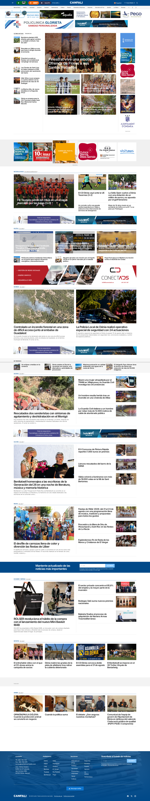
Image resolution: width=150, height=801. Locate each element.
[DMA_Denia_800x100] (39, 14)
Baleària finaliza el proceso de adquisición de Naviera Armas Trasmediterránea (92, 616)
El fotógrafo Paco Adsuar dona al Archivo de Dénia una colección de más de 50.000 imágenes (125, 367)
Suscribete (110, 565)
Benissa (46, 769)
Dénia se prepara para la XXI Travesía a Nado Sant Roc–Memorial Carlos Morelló (30, 101)
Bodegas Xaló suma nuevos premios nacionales (95, 602)
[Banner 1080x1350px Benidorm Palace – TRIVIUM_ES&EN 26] (127, 104)
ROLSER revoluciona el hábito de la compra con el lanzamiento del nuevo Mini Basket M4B (40, 622)
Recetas (123, 7)
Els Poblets (56, 772)
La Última (116, 7)
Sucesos (39, 7)
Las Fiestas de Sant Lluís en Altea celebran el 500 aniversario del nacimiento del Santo (31, 70)
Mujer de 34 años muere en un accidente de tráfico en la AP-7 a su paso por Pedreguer (121, 207)
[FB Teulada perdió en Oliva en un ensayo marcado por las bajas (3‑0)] (44, 191)
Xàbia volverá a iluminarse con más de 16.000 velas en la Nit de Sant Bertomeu (95, 479)
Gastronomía (54, 7)
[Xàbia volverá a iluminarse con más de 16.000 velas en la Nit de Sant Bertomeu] (126, 479)
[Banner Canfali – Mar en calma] (127, 86)
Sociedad (32, 7)
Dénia (46, 761)
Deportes (90, 7)
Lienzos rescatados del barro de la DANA (94, 465)
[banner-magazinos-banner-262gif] (65, 151)
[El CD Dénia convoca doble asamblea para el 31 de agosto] (90, 652)
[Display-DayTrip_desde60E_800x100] (44, 220)
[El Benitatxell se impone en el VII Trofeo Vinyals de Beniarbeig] (121, 652)
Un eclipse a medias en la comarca (30, 365)
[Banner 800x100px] (39, 24)
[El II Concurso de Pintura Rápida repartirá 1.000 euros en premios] (126, 450)
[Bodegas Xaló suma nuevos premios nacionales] (126, 602)
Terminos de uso (58, 796)
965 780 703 (22, 760)
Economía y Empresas (79, 7)
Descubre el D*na (99, 7)
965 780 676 (23, 762)
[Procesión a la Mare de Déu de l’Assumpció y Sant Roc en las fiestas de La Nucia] (126, 526)
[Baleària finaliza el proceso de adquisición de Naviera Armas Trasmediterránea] (126, 616)
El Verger (56, 769)
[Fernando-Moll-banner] (127, 151)
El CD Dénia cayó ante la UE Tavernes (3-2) (91, 194)
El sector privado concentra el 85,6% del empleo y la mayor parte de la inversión (95, 587)
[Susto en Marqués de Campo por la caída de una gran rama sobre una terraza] (98, 105)
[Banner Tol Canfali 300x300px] (42, 151)
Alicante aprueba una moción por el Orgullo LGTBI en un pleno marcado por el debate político (79, 259)
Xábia (46, 763)
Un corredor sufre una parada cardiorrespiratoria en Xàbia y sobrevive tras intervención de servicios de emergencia (89, 207)
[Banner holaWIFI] (101, 23)
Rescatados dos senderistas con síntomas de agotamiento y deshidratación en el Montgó (42, 415)
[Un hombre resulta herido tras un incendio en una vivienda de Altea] (126, 396)
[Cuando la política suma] (59, 703)
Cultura (62, 7)
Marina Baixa (17, 7)
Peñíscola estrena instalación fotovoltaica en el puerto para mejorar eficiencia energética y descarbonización (36, 259)
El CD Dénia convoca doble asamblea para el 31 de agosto (90, 664)
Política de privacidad (69, 796)
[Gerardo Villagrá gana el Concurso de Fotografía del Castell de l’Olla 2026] (62, 105)
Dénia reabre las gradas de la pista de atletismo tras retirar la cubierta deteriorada (58, 665)
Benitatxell (47, 775)
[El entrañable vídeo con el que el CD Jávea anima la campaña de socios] (28, 652)
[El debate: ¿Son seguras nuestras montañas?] (90, 703)
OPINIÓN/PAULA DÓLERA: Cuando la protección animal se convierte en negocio (27, 716)
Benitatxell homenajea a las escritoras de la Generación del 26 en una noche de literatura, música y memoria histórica (42, 484)
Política (25, 7)
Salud (73, 776)
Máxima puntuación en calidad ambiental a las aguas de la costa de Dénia (94, 366)
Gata (54, 761)
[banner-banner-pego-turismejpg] (109, 14)
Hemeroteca (88, 777)
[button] (13, 3)
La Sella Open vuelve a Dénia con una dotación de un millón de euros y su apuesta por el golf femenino (122, 196)
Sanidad (46, 7)
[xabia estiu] (127, 55)
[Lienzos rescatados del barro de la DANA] (126, 464)
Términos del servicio (113, 765)
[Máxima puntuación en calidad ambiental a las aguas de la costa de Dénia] (78, 367)
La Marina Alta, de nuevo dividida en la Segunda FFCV (30, 90)
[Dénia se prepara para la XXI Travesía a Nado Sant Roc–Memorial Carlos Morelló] (17, 101)
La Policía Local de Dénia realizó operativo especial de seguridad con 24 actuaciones (102, 328)
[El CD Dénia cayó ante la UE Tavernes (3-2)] (92, 182)
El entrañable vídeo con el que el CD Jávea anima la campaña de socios (28, 665)
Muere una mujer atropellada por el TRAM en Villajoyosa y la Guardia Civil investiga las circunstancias (96, 382)
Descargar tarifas (76, 788)
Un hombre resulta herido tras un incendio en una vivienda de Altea (94, 396)
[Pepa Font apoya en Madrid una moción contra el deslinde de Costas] (100, 259)
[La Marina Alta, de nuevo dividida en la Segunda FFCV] (17, 91)
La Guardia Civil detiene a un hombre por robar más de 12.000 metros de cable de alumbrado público (95, 411)
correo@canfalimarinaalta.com (25, 764)
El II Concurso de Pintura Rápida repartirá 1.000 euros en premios (93, 450)
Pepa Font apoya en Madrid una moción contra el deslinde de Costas (119, 258)
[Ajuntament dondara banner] (127, 121)
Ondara (55, 766)
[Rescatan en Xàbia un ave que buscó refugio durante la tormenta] (17, 50)
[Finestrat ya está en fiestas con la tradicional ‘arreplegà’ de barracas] (17, 60)
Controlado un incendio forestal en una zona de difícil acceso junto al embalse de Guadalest (41, 330)
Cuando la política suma (56, 714)
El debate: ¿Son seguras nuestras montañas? (87, 715)
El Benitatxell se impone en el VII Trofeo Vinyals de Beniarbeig (121, 665)
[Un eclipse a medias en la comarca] (17, 367)
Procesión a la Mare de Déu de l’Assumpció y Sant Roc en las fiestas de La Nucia (95, 526)
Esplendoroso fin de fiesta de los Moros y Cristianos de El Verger (93, 541)
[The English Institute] (107, 151)
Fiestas (69, 7)
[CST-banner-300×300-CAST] (127, 40)
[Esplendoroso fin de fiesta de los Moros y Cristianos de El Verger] (126, 541)
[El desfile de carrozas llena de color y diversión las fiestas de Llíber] (44, 523)
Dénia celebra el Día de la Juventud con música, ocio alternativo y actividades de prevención (62, 367)
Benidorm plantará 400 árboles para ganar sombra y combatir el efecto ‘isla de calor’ (31, 40)
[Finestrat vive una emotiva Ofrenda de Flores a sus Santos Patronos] (80, 53)
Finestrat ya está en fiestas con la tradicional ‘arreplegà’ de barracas (30, 60)
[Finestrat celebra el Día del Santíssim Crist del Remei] (98, 84)
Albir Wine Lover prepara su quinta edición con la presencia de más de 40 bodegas (30, 80)
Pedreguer (56, 763)
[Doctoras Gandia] (127, 71)
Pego (54, 775)
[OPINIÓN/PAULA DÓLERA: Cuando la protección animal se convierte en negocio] (28, 703)
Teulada (46, 772)
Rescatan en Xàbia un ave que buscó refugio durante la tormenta (31, 50)
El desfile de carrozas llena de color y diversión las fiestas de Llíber (36, 545)
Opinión (109, 7)
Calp (45, 766)
